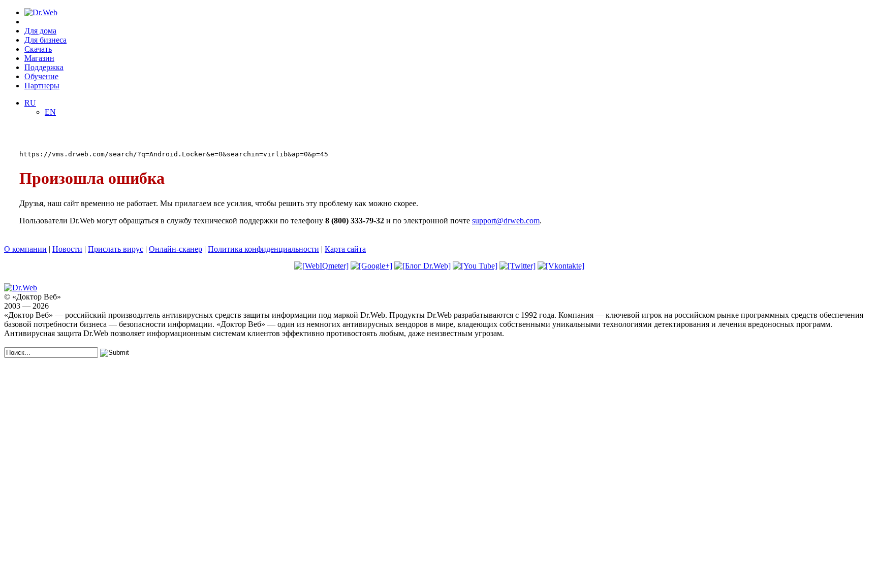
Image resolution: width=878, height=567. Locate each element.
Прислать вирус (115, 249)
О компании (25, 249)
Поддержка (44, 67)
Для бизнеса (45, 40)
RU (30, 102)
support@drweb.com (506, 220)
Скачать (38, 49)
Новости (67, 249)
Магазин (39, 58)
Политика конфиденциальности (263, 249)
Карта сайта (345, 249)
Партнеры (41, 85)
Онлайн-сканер (175, 249)
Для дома (40, 30)
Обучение (41, 76)
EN (50, 112)
